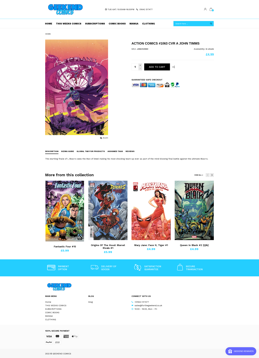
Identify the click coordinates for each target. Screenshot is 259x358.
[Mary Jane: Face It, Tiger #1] (151, 210)
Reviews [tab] (130, 151)
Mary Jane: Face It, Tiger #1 (151, 245)
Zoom (105, 138)
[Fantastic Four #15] (64, 211)
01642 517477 (146, 9)
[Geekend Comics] (65, 9)
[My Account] (205, 9)
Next (212, 175)
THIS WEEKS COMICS (68, 23)
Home (48, 23)
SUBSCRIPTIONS (95, 23)
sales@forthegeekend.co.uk (148, 305)
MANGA (134, 23)
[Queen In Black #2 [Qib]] (194, 210)
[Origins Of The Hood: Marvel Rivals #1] (107, 210)
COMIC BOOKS (117, 23)
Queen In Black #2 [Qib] (194, 245)
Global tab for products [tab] (91, 151)
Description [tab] (51, 151)
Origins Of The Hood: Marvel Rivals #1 (108, 247)
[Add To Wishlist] (51, 184)
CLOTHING (148, 23)
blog (90, 302)
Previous (207, 175)
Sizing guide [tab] (67, 151)
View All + (198, 175)
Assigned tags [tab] (115, 151)
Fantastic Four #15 (65, 246)
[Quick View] (51, 188)
